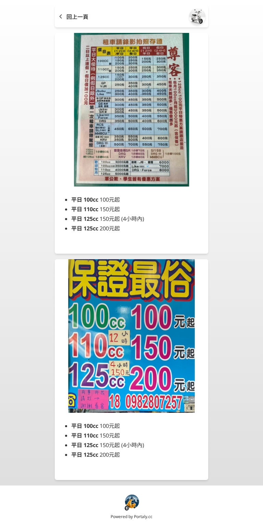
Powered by (131, 516)
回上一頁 (77, 17)
